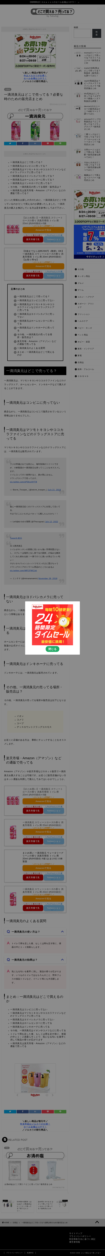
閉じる (52, 648)
